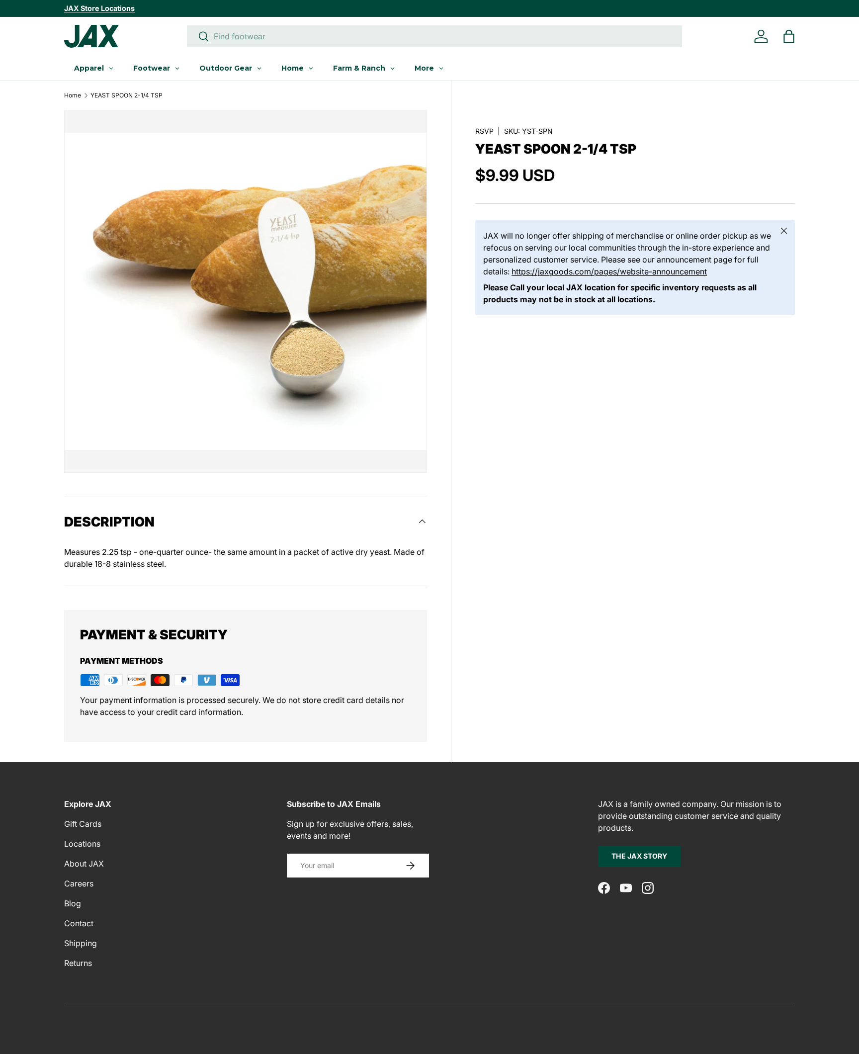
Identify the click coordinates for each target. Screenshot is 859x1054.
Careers (78, 883)
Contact (78, 923)
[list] (246, 291)
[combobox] (434, 36)
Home (72, 95)
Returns (78, 963)
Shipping (80, 943)
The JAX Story (639, 856)
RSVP (484, 131)
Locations (82, 844)
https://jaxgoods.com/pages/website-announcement (609, 271)
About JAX (84, 864)
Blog (72, 903)
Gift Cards (82, 824)
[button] (789, 36)
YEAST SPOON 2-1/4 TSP (126, 95)
